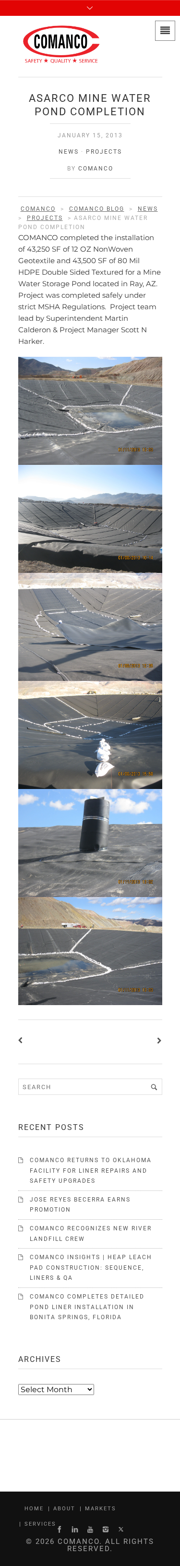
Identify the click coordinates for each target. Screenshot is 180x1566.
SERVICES (40, 1524)
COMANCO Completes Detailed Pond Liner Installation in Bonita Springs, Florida (87, 1307)
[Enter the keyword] (154, 1087)
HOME (34, 1508)
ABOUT (64, 1508)
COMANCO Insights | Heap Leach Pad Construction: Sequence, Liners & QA (91, 1267)
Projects (104, 151)
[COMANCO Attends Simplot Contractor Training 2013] (158, 1041)
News (69, 151)
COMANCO (95, 168)
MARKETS (100, 1508)
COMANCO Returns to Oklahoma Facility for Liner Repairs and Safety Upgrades (91, 1170)
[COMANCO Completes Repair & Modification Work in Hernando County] (22, 1041)
